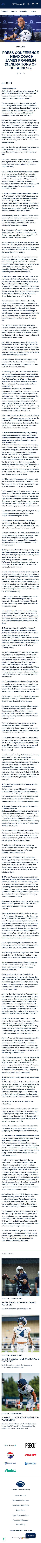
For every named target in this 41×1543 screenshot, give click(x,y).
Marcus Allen (29, 601)
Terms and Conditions (20, 1505)
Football (5, 1298)
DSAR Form (20, 1510)
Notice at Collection (20, 1520)
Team (33, 12)
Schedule (23, 12)
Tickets (12, 12)
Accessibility (20, 1525)
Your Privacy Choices (20, 1515)
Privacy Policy (20, 1495)
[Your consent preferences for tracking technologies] (4, 1539)
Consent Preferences (20, 1500)
